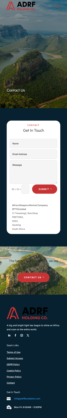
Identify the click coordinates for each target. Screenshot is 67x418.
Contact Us (32, 277)
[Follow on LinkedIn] (9, 335)
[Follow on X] (27, 335)
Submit (44, 189)
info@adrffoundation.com (27, 398)
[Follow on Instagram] (21, 335)
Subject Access (15, 358)
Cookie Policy (14, 370)
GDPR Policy (13, 364)
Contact (11, 382)
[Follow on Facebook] (15, 335)
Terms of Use (13, 352)
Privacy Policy (14, 376)
